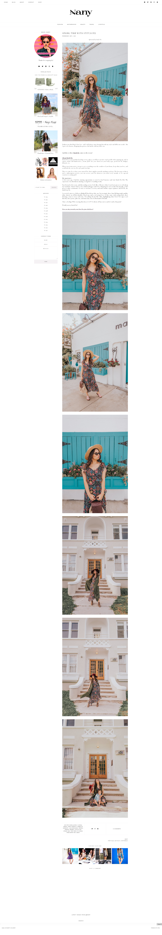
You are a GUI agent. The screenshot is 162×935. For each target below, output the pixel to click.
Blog (14, 2)
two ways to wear (77, 831)
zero (78, 832)
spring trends (69, 829)
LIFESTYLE (101, 24)
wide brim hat (71, 832)
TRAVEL (92, 24)
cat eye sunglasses (70, 825)
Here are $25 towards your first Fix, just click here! (77, 209)
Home (6, 2)
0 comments (117, 828)
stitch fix (78, 829)
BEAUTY (83, 24)
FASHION (60, 24)
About (22, 2)
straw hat (66, 831)
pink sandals (72, 826)
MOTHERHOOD (71, 24)
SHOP (40, 2)
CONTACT (31, 2)
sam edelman (73, 828)
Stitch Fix (76, 153)
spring (81, 828)
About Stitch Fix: (67, 158)
